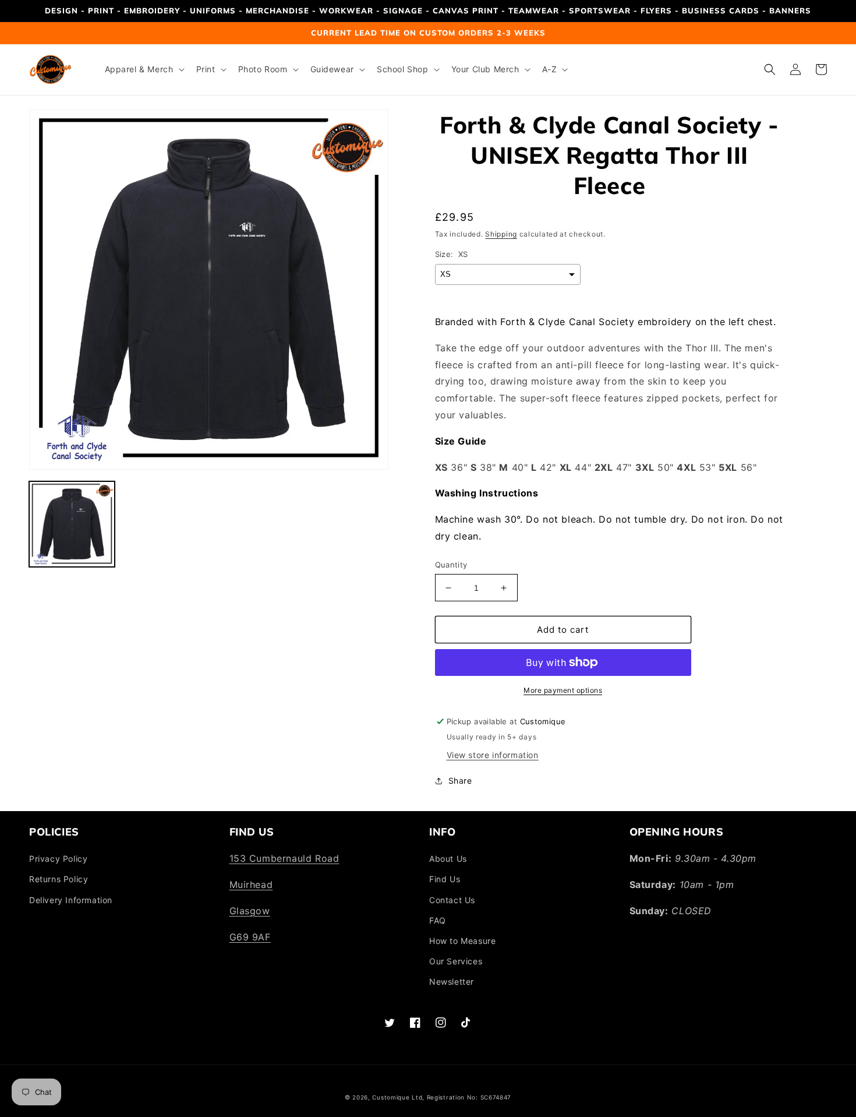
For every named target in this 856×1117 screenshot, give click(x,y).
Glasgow (249, 911)
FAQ (437, 920)
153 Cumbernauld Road (284, 858)
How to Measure (462, 941)
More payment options (562, 690)
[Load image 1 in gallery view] (72, 524)
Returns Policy (58, 879)
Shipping (501, 234)
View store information (493, 755)
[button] (143, 69)
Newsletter (451, 981)
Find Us (444, 879)
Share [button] (460, 780)
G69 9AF (250, 937)
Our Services (455, 961)
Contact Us (452, 900)
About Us (448, 859)
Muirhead (251, 884)
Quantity (451, 564)
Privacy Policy (58, 859)
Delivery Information (70, 900)
